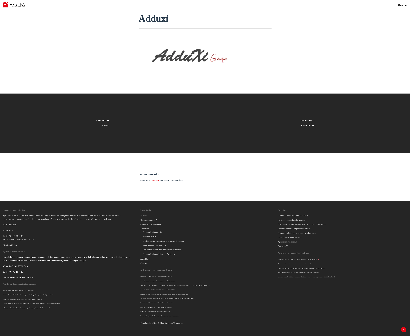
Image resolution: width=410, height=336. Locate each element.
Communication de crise (152, 232)
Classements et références (150, 224)
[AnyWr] (102, 123)
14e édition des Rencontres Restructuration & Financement (157, 281)
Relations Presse (149, 236)
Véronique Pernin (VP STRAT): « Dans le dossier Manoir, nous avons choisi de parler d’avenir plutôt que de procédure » (175, 285)
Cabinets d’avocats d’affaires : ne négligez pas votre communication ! (23, 299)
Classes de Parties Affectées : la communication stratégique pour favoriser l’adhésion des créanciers (31, 303)
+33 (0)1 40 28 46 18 (14, 236)
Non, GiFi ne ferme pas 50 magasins (168, 323)
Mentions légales (10, 245)
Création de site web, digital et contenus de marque (163, 241)
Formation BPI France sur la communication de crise (155, 311)
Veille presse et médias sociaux (155, 245)
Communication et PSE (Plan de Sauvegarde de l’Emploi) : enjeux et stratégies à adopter (28, 295)
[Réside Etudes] (307, 123)
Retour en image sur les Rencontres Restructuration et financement (159, 316)
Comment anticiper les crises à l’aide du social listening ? (157, 303)
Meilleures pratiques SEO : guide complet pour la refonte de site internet (298, 272)
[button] (402, 5)
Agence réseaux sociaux (287, 242)
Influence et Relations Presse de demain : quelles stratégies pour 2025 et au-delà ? (26, 308)
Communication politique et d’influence (159, 254)
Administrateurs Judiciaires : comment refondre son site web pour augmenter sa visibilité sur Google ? (307, 277)
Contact (143, 263)
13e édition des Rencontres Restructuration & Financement (157, 289)
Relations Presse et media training (291, 220)
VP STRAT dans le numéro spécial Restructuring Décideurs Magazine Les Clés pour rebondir (167, 298)
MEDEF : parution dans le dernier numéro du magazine (156, 307)
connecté (155, 180)
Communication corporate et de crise (293, 215)
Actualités (144, 259)
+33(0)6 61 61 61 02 (25, 239)
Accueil (143, 215)
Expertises (144, 229)
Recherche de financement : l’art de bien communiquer (19, 290)
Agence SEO (283, 246)
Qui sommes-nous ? (148, 220)
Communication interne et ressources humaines (162, 250)
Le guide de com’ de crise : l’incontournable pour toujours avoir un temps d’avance (164, 294)
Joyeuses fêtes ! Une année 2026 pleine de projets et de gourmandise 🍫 (298, 259)
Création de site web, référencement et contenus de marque (301, 224)
